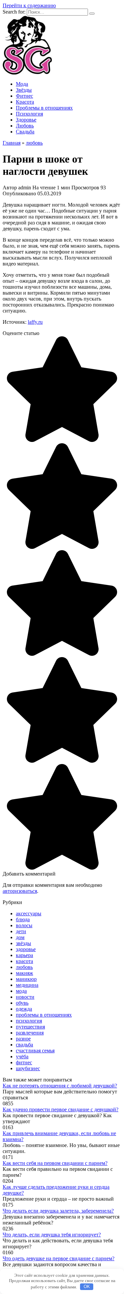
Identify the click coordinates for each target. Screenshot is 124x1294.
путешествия (30, 1027)
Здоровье (26, 119)
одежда (24, 1009)
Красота (25, 102)
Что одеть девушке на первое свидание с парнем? (58, 1258)
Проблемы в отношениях (44, 108)
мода (21, 991)
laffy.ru (35, 322)
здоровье (26, 949)
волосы (24, 925)
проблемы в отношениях (44, 1015)
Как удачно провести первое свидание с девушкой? (60, 1109)
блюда (23, 919)
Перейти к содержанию (29, 5)
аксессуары (28, 913)
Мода (22, 84)
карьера (24, 955)
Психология (29, 114)
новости (25, 997)
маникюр (26, 979)
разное (23, 1038)
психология (29, 1021)
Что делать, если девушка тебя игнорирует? (52, 1234)
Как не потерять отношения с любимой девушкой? (60, 1085)
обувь (22, 1003)
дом (20, 937)
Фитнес (24, 96)
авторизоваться (20, 891)
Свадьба (25, 131)
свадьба (24, 1044)
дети (21, 931)
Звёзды (24, 90)
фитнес (24, 1062)
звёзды (23, 943)
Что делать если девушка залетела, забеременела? (58, 1211)
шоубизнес (28, 1068)
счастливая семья (35, 1050)
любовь (24, 967)
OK (87, 1286)
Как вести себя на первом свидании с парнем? (55, 1163)
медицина (27, 985)
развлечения (30, 1032)
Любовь (25, 125)
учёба (22, 1056)
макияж (24, 973)
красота (24, 961)
